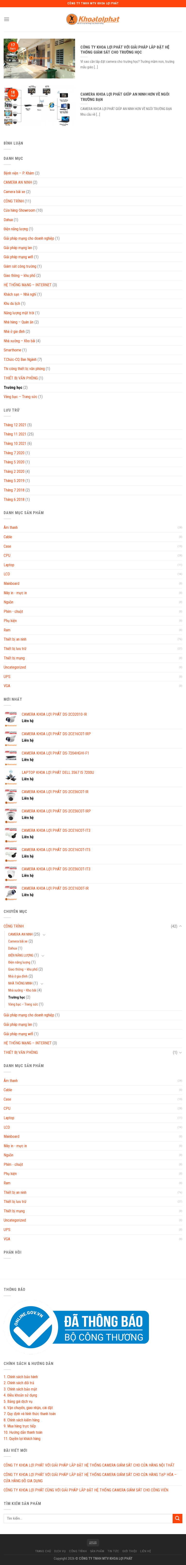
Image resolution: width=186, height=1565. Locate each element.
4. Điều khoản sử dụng (20, 1395)
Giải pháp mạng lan (18, 247)
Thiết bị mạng (14, 658)
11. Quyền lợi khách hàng (22, 1438)
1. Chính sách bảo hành (21, 1377)
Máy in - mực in (15, 593)
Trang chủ (43, 1551)
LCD (7, 574)
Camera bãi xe (14, 191)
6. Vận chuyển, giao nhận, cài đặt (28, 1407)
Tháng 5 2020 (14, 462)
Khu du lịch (12, 303)
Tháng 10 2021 (15, 443)
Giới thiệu (129, 1551)
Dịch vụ (60, 1551)
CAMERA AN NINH (18, 182)
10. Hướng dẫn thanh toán (23, 1432)
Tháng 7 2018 (14, 490)
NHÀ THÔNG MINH (20, 983)
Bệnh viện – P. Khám (19, 173)
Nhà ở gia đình (14, 331)
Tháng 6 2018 (14, 499)
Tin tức (113, 1551)
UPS (7, 676)
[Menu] (6, 19)
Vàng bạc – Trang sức (20, 396)
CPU (7, 555)
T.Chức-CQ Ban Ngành (20, 359)
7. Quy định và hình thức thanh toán (30, 1413)
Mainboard (11, 583)
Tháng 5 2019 (14, 480)
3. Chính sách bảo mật (20, 1389)
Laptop (9, 565)
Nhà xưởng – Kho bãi (19, 341)
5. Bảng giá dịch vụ (18, 1401)
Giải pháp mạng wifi (18, 257)
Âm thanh (11, 527)
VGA (7, 686)
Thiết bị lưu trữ (15, 648)
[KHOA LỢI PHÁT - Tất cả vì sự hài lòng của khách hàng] (93, 19)
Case (7, 546)
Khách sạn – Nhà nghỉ (20, 294)
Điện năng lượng (16, 229)
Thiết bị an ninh (15, 639)
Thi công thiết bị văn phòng (24, 368)
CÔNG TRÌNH (14, 201)
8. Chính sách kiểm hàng (21, 1420)
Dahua (8, 219)
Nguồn (8, 602)
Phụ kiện (10, 620)
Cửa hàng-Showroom (19, 210)
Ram (7, 630)
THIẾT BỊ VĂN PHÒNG (21, 378)
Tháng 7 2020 (14, 453)
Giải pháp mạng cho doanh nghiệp (29, 238)
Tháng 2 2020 (14, 471)
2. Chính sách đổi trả (19, 1383)
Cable (8, 537)
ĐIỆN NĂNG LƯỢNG (20, 955)
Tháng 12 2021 (15, 425)
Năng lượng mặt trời (19, 313)
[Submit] (177, 1518)
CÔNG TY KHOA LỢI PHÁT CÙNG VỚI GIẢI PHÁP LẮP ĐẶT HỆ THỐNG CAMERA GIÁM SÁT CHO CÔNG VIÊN (86, 1490)
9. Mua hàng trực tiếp (20, 1426)
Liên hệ (145, 1551)
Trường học (13, 387)
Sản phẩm (97, 1551)
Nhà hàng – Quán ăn (18, 322)
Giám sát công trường (20, 266)
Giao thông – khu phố (19, 275)
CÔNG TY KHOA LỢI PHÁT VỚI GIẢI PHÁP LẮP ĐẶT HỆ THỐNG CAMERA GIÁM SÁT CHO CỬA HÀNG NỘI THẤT (89, 1465)
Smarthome (12, 350)
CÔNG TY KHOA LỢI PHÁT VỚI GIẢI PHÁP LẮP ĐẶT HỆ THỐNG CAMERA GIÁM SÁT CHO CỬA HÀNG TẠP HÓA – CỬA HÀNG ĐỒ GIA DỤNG (90, 1477)
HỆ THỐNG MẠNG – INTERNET (28, 285)
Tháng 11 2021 (15, 434)
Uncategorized (15, 667)
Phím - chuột (13, 611)
